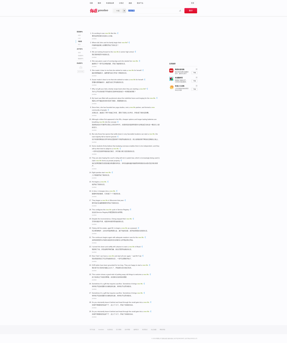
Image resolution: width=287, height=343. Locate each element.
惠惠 (130, 3)
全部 (79, 35)
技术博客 (127, 329)
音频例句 (80, 55)
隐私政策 (164, 338)
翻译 (99, 3)
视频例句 (80, 58)
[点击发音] (117, 33)
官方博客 (118, 329)
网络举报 (162, 329)
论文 (79, 44)
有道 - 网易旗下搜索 (99, 11)
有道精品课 (110, 3)
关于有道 (92, 329)
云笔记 (121, 3)
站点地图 (153, 329)
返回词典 (80, 71)
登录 (192, 3)
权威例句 (80, 63)
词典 (91, 3)
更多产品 (140, 3)
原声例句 (80, 49)
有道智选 (110, 329)
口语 (79, 38)
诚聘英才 (136, 329)
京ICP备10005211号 (191, 338)
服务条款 (170, 338)
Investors (101, 329)
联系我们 (145, 329)
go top (80, 67)
